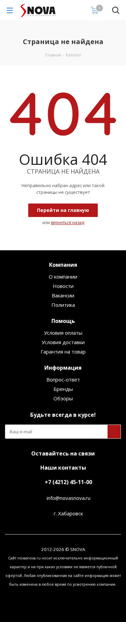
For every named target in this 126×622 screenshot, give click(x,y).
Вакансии (63, 295)
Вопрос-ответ (63, 379)
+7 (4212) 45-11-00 (68, 482)
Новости (63, 286)
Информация (63, 367)
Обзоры (63, 398)
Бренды (63, 389)
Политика (63, 304)
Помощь (63, 321)
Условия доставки (63, 342)
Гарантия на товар (63, 351)
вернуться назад (67, 222)
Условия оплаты (63, 332)
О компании (63, 276)
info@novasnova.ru (68, 498)
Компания (63, 264)
